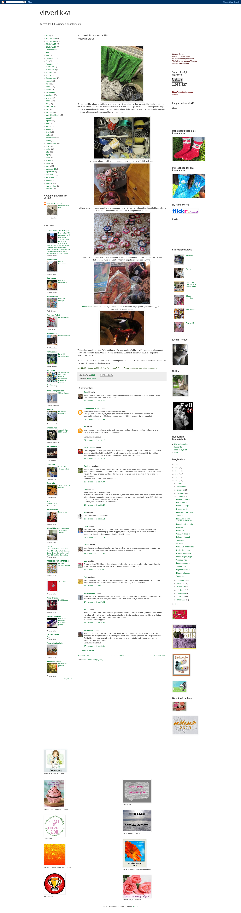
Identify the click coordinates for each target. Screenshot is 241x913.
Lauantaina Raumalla (184, 524)
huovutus (49, 90)
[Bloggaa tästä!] (103, 375)
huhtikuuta (181, 590)
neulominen (50, 138)
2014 (177, 471)
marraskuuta (181, 487)
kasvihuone (50, 92)
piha (47, 152)
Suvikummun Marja (91, 408)
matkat (48, 135)
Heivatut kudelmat (54, 616)
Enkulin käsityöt (53, 297)
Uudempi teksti (84, 656)
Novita (176, 453)
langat (48, 118)
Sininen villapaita (63, 393)
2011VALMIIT (51, 39)
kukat (48, 109)
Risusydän (51, 483)
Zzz (85, 427)
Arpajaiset (189, 255)
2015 (177, 468)
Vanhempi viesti (160, 656)
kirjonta (48, 98)
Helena (86, 545)
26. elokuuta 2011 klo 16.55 (94, 401)
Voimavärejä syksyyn (184, 557)
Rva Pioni (87, 466)
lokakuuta (180, 490)
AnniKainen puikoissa (55, 391)
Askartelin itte (52, 510)
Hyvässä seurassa (183, 550)
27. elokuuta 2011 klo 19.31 (94, 646)
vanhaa (49, 180)
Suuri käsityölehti (180, 450)
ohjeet (48, 141)
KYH (47, 55)
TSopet (48, 75)
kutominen (50, 112)
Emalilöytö (180, 531)
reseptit (48, 160)
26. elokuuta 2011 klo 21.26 (94, 505)
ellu (85, 489)
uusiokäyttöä (51, 175)
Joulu (48, 53)
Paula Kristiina (89, 448)
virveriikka (55, 13)
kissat (48, 101)
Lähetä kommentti (88, 651)
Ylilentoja (179, 516)
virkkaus (49, 189)
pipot (48, 155)
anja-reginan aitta (54, 446)
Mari (85, 561)
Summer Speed (52, 504)
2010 (48, 36)
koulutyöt (49, 107)
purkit (48, 158)
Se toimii (179, 544)
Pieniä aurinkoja (182, 506)
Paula (86, 526)
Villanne (50, 409)
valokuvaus (50, 178)
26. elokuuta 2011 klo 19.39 (94, 482)
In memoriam (62, 512)
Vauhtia (188, 269)
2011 (177, 481)
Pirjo (85, 577)
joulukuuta (181, 484)
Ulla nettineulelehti (181, 444)
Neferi (49, 547)
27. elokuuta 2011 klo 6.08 (94, 570)
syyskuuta (181, 493)
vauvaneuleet (51, 186)
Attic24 (49, 502)
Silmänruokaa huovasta (185, 547)
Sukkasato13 (51, 70)
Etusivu (121, 656)
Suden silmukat (53, 334)
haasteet (49, 87)
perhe (48, 149)
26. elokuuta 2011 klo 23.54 (94, 554)
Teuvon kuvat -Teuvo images (58, 231)
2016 (177, 464)
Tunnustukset (51, 78)
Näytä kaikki (68, 679)
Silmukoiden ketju (54, 662)
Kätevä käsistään (64, 335)
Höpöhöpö (90, 378)
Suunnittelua (181, 566)
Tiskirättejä (190, 323)
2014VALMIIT (51, 47)
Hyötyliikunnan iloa (183, 553)
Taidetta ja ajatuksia (54, 643)
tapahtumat (50, 172)
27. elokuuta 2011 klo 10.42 (94, 602)
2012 (177, 477)
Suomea (49, 72)
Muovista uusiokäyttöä (184, 512)
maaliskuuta (181, 593)
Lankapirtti (51, 465)
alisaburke (51, 370)
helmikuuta (181, 597)
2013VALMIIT (51, 44)
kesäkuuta (181, 584)
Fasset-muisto (181, 503)
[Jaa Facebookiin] (109, 375)
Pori (47, 61)
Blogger (135, 906)
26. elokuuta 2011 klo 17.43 (94, 419)
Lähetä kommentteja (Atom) (92, 660)
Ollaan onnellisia (189, 297)
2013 (177, 474)
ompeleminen (51, 143)
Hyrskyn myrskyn (182, 509)
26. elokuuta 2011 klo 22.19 (94, 537)
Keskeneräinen (63, 317)
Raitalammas (52, 352)
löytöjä (48, 132)
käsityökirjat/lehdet (53, 115)
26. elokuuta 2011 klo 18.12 (94, 440)
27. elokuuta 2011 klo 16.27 (94, 623)
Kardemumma (89, 593)
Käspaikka (178, 447)
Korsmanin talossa (183, 499)
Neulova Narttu (53, 635)
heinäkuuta (181, 580)
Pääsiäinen (50, 64)
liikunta (48, 126)
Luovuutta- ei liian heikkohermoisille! (184, 520)
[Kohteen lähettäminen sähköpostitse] (101, 375)
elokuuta (180, 496)
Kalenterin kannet (183, 537)
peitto (48, 146)
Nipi (85, 512)
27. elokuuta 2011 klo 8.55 (94, 586)
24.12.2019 (62, 582)
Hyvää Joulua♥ (63, 600)
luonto (48, 129)
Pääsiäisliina (190, 309)
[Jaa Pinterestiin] (111, 375)
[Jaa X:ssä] (106, 375)
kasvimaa (49, 95)
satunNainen (52, 260)
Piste (48, 637)
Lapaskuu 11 (51, 58)
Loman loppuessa (183, 563)
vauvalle (49, 183)
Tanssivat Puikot (53, 315)
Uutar (49, 580)
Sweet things (52, 428)
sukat (48, 166)
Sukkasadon (87, 307)
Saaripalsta (51, 278)
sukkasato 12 (51, 169)
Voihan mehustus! (183, 534)
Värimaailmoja (181, 560)
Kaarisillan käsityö (54, 204)
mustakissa (88, 630)
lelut (47, 124)
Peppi (86, 609)
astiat (48, 84)
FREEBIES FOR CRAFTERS (58, 561)
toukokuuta (181, 587)
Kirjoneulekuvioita (183, 570)
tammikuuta (181, 600)
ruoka (48, 163)
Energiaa (179, 527)
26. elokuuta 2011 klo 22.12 (94, 519)
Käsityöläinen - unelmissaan (58, 528)
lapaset (48, 121)
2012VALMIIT (51, 41)
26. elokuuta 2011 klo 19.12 (94, 459)
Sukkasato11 (51, 67)
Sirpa (86, 392)
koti (95, 378)
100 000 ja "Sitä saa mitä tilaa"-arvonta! (191, 284)
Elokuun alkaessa (183, 573)
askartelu (49, 81)
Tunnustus (180, 540)
